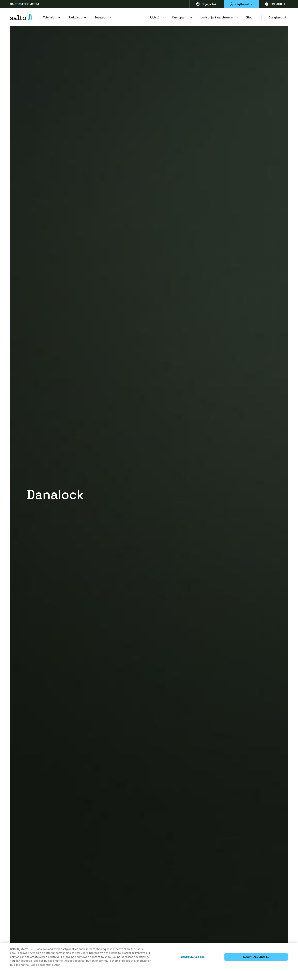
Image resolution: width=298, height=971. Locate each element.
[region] (149, 957)
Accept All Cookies (256, 957)
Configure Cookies (193, 957)
